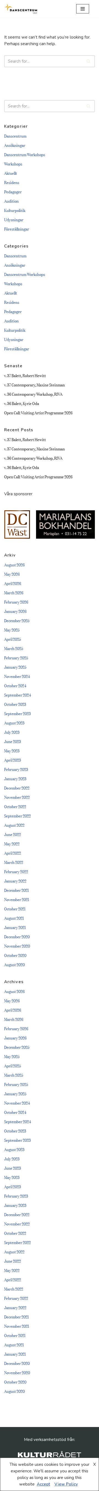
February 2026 (16, 601)
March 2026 (13, 592)
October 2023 (15, 704)
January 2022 (15, 880)
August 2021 (14, 918)
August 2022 (14, 825)
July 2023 (12, 732)
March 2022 (13, 862)
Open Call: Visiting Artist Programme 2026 (38, 412)
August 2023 (14, 722)
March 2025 (13, 648)
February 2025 (16, 657)
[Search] (88, 61)
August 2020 (14, 964)
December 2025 (16, 620)
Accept (43, 1484)
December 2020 (17, 936)
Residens (11, 182)
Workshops (13, 163)
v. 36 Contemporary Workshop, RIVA (33, 394)
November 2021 (16, 899)
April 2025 (12, 639)
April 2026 (12, 583)
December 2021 (16, 890)
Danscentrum (15, 135)
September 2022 (17, 815)
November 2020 (17, 945)
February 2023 (16, 769)
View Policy (66, 1484)
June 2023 (12, 741)
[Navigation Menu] (82, 8)
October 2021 (15, 908)
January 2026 (15, 611)
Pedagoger (13, 191)
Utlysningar (13, 219)
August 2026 (14, 564)
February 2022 (16, 871)
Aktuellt (10, 173)
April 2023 (12, 759)
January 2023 (15, 778)
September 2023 (17, 713)
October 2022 (15, 806)
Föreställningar (16, 228)
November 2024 (17, 676)
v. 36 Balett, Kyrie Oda (21, 403)
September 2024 (17, 694)
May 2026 (12, 573)
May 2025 (12, 629)
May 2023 (12, 750)
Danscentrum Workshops (24, 154)
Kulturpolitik (14, 210)
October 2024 (15, 685)
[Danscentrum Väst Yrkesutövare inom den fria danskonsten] (20, 9)
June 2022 (12, 834)
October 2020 (15, 955)
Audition (11, 200)
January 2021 (15, 927)
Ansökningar (14, 145)
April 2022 (12, 852)
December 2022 (16, 787)
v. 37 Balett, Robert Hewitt (25, 375)
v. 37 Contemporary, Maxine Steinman (34, 384)
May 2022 (12, 843)
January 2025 (15, 666)
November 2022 (17, 797)
